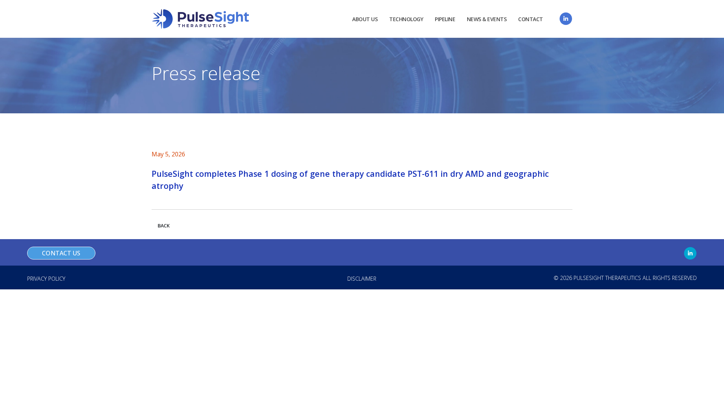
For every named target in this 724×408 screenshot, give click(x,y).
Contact (530, 19)
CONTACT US (61, 253)
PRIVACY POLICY (46, 278)
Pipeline (445, 19)
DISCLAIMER (361, 278)
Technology (406, 19)
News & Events (487, 19)
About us (364, 19)
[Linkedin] (566, 18)
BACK (164, 225)
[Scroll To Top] (710, 399)
